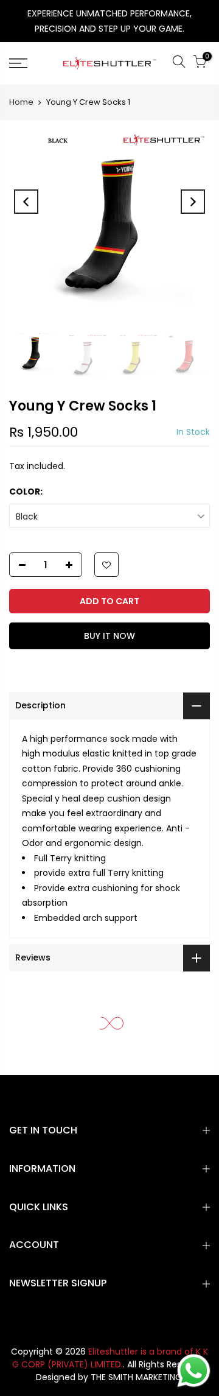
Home (21, 102)
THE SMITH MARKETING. (137, 1377)
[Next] (193, 201)
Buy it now (109, 636)
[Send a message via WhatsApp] (194, 1371)
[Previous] (26, 201)
